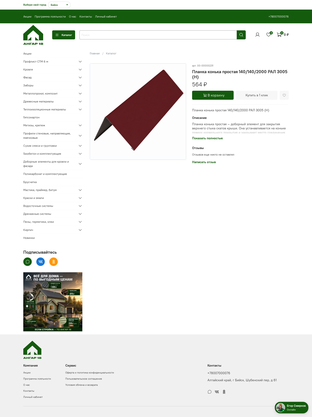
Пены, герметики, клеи (38, 221)
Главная (95, 53)
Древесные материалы (38, 101)
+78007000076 (278, 16)
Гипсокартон (31, 117)
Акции (27, 16)
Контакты (85, 16)
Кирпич (28, 230)
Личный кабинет (106, 16)
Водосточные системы (38, 206)
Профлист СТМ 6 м (35, 61)
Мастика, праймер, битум (40, 190)
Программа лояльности (50, 16)
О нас (72, 16)
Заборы (28, 85)
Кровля (28, 69)
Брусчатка (30, 182)
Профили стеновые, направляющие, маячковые (47, 135)
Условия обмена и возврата (81, 384)
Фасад (27, 77)
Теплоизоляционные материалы (44, 109)
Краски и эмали (33, 198)
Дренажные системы (37, 214)
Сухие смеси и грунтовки (40, 145)
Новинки (29, 238)
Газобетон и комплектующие (42, 153)
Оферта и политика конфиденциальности (89, 372)
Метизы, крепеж (34, 125)
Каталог (67, 35)
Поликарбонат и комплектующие (45, 174)
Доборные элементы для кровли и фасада (46, 164)
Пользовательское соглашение (83, 378)
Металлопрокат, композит (40, 93)
